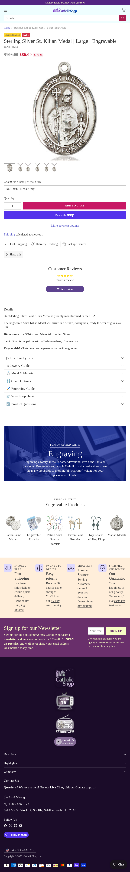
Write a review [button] (65, 289)
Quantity (9, 198)
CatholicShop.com (32, 856)
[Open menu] (5, 10)
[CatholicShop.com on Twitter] (10, 826)
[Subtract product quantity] (7, 205)
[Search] (122, 18)
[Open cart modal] (123, 10)
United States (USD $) (21, 850)
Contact (80, 787)
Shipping (9, 234)
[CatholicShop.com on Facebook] (5, 826)
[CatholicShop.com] (65, 10)
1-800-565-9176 (19, 803)
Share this (15, 254)
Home (7, 27)
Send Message (17, 797)
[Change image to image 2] (20, 167)
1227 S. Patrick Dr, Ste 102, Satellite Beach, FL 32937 (42, 810)
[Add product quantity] (18, 205)
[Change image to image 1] (9, 167)
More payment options (65, 225)
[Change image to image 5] (46, 167)
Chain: (22, 181)
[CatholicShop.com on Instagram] (15, 826)
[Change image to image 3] (28, 167)
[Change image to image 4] (37, 167)
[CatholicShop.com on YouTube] (21, 826)
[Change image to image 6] (54, 167)
